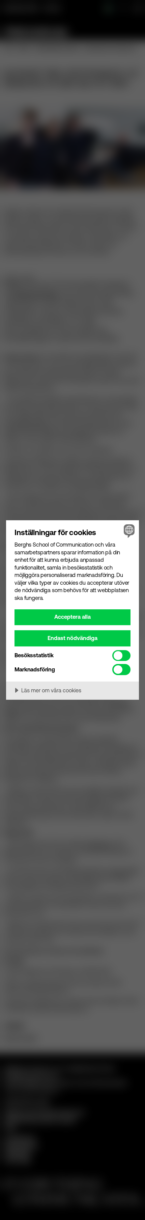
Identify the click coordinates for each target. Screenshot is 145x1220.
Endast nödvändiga (72, 638)
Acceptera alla (72, 617)
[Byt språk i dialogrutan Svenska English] (128, 531)
